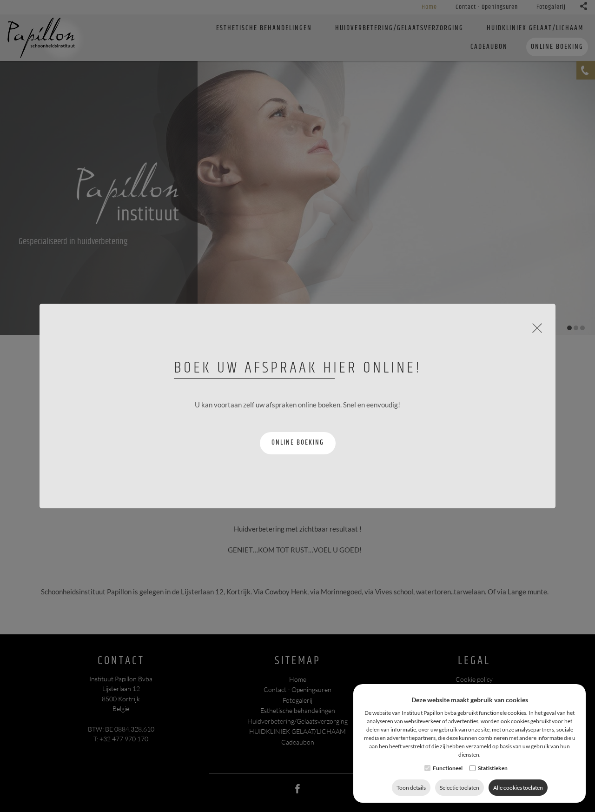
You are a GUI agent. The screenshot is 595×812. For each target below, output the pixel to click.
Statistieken (493, 768)
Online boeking (297, 442)
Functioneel (448, 768)
